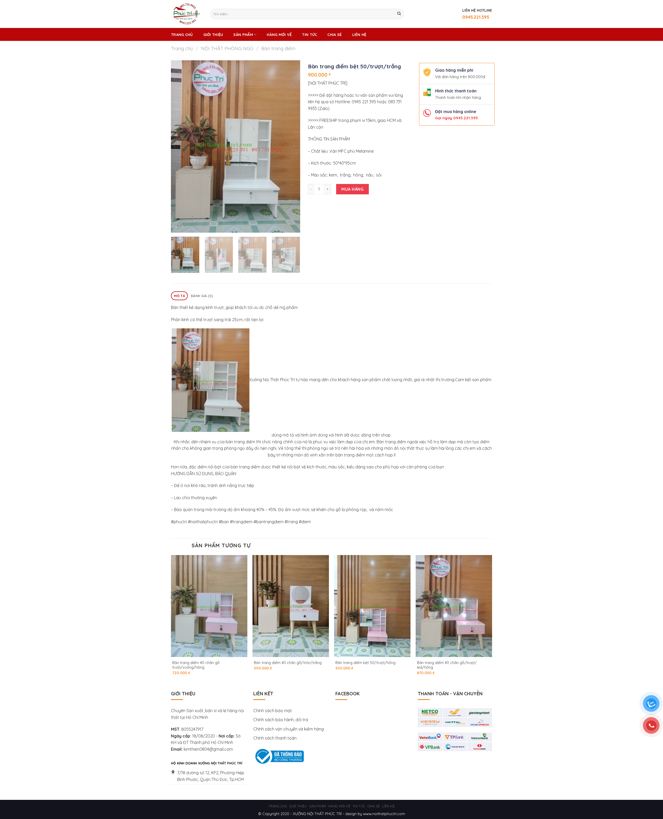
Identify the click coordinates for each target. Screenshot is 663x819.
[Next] (291, 146)
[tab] (179, 295)
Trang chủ (182, 34)
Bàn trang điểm (278, 48)
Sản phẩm (243, 34)
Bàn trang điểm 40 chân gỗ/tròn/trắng (288, 662)
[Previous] (180, 146)
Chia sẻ (334, 34)
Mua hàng (352, 189)
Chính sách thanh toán (275, 738)
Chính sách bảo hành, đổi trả (280, 719)
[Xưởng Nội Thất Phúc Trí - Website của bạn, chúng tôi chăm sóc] (187, 14)
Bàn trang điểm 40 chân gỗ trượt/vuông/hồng (196, 665)
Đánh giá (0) (202, 296)
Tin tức (309, 34)
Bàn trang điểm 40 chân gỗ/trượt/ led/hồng (447, 665)
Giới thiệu (213, 34)
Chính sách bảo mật (272, 710)
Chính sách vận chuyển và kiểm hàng (289, 729)
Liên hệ (359, 34)
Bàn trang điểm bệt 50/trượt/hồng (365, 662)
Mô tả (179, 296)
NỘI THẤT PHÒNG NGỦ (227, 48)
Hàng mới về (279, 34)
